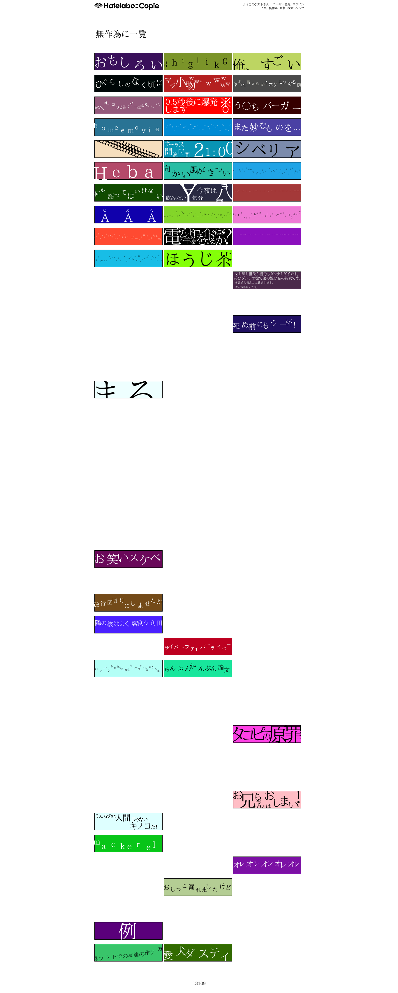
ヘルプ (299, 8)
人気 (264, 8)
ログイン (298, 4)
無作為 (273, 8)
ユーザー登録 (281, 4)
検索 (290, 8)
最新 (283, 8)
